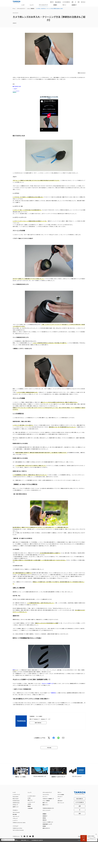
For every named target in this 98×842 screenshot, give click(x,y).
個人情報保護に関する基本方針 (37, 840)
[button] (96, 834)
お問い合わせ (60, 800)
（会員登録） (47, 798)
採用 (78, 2)
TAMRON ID (53, 692)
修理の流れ (45, 820)
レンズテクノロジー (32, 796)
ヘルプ (59, 798)
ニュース (31, 5)
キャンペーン (45, 796)
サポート (64, 5)
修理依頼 (44, 816)
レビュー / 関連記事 (46, 800)
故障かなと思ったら (46, 828)
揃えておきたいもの (17, 86)
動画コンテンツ (45, 804)
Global (83, 2)
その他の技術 (30, 808)
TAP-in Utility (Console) (18, 830)
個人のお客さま (58, 2)
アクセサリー (15, 810)
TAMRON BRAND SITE (48, 808)
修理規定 (44, 826)
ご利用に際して (15, 840)
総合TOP (51, 2)
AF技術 (29, 798)
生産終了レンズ (15, 806)
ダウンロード (60, 796)
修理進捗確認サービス (47, 824)
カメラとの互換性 (61, 794)
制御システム (30, 800)
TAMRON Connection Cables (19, 822)
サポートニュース (61, 802)
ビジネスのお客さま (66, 2)
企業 (72, 2)
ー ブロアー (15, 88)
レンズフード (15, 820)
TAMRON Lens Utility (17, 828)
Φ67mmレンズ (15, 804)
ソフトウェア (15, 826)
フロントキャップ (16, 816)
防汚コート (15, 670)
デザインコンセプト (47, 810)
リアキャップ (15, 818)
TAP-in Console (16, 812)
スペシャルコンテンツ (43, 5)
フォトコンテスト (46, 794)
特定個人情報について (25, 840)
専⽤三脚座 (15, 814)
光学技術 (29, 804)
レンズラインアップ (16, 794)
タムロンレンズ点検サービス (48, 683)
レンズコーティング (31, 802)
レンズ (23, 5)
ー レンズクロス (16, 91)
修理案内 (55, 5)
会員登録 (73, 5)
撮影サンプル (45, 802)
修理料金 (44, 818)
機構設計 (29, 806)
